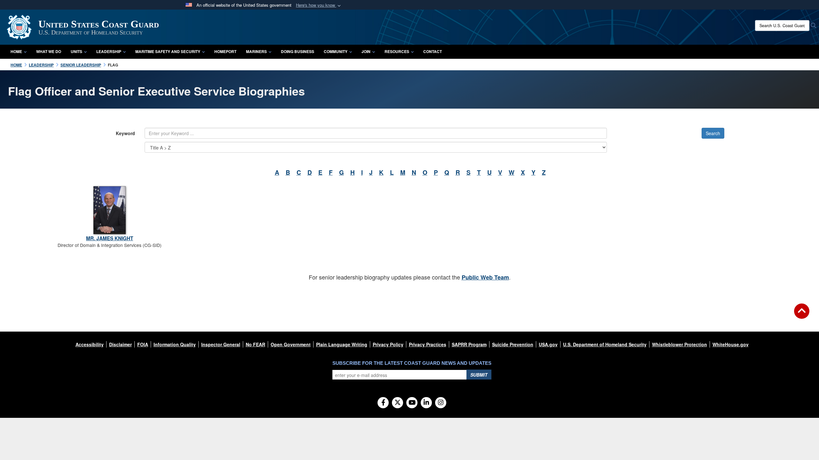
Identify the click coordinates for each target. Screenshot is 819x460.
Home (16, 51)
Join (366, 51)
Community (335, 51)
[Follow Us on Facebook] (383, 403)
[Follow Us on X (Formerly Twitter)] (397, 403)
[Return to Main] (801, 315)
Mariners (256, 51)
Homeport (225, 51)
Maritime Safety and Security (167, 51)
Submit (479, 375)
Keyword (125, 133)
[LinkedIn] (426, 403)
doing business (297, 51)
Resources (397, 51)
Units (76, 51)
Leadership (108, 51)
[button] (319, 5)
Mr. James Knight (109, 238)
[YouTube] (411, 403)
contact (432, 51)
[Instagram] (440, 403)
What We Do (48, 51)
